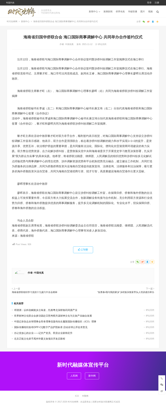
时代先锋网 (12, 21)
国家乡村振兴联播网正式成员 (106, 402)
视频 (150, 11)
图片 (142, 11)
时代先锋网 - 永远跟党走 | (80, 402)
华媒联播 (132, 11)
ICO (77, 396)
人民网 (74, 375)
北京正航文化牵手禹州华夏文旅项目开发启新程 (39, 338)
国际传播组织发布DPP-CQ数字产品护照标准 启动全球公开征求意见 (51, 327)
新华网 (92, 375)
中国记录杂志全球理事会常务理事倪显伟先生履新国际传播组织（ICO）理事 (55, 321)
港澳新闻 (108, 11)
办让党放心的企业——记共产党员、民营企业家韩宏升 (43, 333)
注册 (157, 2)
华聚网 (85, 396)
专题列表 (10, 2)
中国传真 (69, 44)
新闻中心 (93, 11)
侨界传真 (120, 11)
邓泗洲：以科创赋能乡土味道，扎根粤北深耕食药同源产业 (45, 310)
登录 (149, 2)
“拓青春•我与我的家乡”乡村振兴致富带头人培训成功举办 (125, 292)
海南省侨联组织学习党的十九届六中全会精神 (34, 292)
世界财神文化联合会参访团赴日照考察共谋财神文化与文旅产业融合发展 (53, 315)
